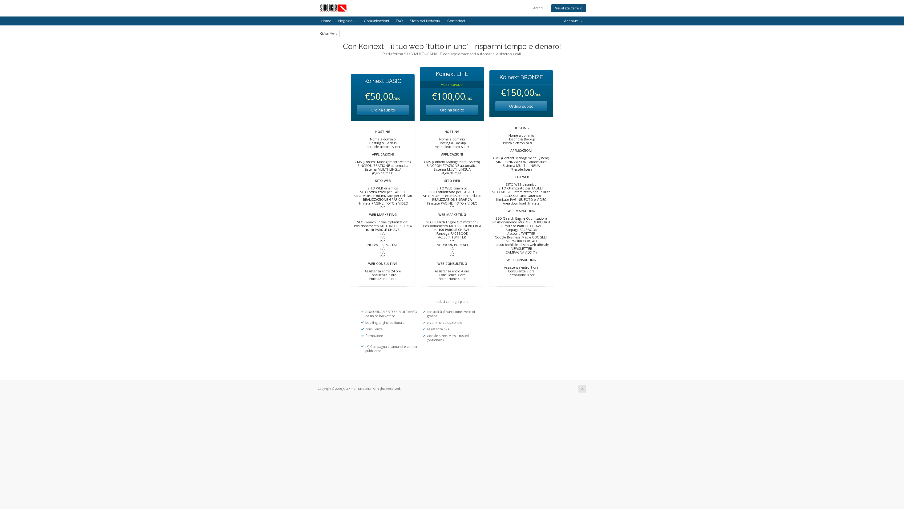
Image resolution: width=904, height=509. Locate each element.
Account (572, 21)
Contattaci (456, 21)
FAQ (399, 21)
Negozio (346, 21)
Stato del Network (425, 21)
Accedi (538, 8)
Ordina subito (383, 110)
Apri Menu (330, 34)
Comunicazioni (376, 21)
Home (326, 21)
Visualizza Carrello (568, 8)
